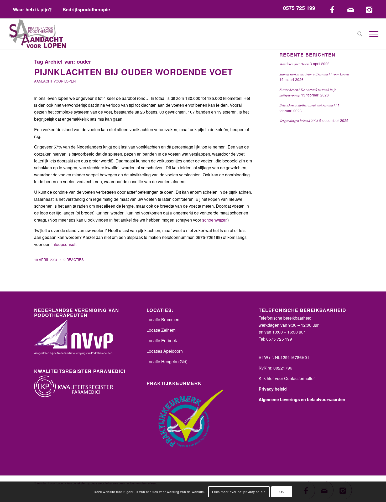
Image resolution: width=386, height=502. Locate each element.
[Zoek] (360, 34)
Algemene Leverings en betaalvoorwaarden (302, 399)
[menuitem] (32, 9)
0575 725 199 (299, 8)
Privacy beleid (273, 389)
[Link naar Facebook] (332, 9)
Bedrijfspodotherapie (86, 9)
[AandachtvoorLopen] (38, 34)
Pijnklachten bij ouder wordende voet (133, 72)
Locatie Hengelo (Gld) (167, 361)
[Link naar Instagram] (369, 9)
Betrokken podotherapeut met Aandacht (308, 105)
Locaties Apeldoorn (165, 351)
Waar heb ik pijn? (32, 9)
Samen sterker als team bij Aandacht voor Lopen (314, 73)
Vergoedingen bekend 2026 (298, 120)
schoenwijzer (214, 220)
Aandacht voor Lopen (55, 81)
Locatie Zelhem (161, 330)
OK (281, 491)
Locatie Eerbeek (162, 340)
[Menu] (372, 34)
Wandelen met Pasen (294, 63)
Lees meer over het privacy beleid (239, 491)
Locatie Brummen (163, 319)
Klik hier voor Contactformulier (287, 378)
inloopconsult (63, 244)
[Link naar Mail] (351, 9)
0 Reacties (74, 259)
